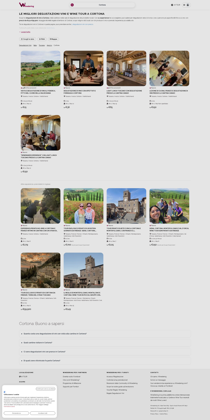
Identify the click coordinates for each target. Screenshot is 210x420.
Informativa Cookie (9, 406)
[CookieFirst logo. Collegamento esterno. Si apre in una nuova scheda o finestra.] (4, 392)
